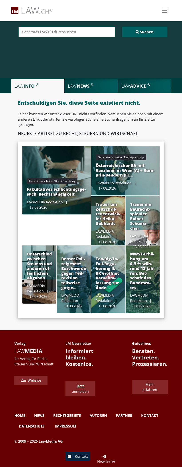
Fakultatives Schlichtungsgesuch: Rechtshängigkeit (56, 191)
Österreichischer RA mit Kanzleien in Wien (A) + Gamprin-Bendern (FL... (125, 170)
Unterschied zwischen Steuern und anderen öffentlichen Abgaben (39, 266)
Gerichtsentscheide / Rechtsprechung (52, 181)
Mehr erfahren (149, 387)
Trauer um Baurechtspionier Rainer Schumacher (140, 216)
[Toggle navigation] (164, 10)
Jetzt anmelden (80, 389)
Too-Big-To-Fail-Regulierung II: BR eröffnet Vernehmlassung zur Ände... (107, 273)
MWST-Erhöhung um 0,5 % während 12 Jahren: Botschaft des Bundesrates (142, 270)
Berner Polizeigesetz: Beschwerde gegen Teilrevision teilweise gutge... (73, 273)
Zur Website (31, 380)
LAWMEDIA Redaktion (45, 202)
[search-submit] (144, 32)
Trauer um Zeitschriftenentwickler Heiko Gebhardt (108, 214)
